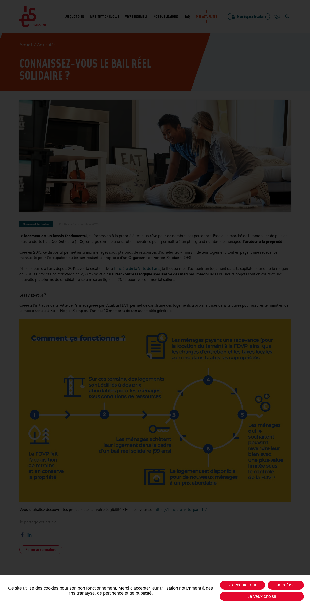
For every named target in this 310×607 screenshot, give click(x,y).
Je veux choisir (262, 596)
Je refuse (286, 585)
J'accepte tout (242, 585)
